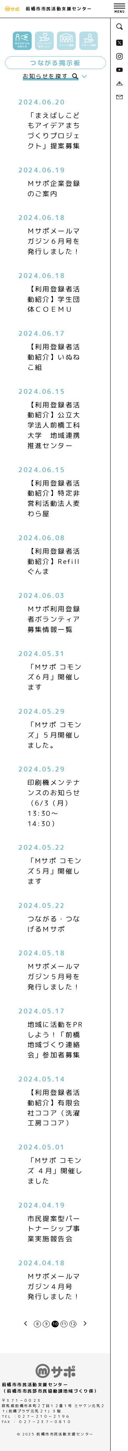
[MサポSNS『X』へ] (119, 42)
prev (25, 1323)
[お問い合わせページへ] (119, 96)
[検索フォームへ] (119, 26)
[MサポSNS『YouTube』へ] (119, 69)
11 (64, 1323)
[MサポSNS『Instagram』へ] (119, 56)
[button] (22, 41)
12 (72, 1323)
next (85, 1323)
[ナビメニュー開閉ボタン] (119, 9)
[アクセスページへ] (119, 83)
